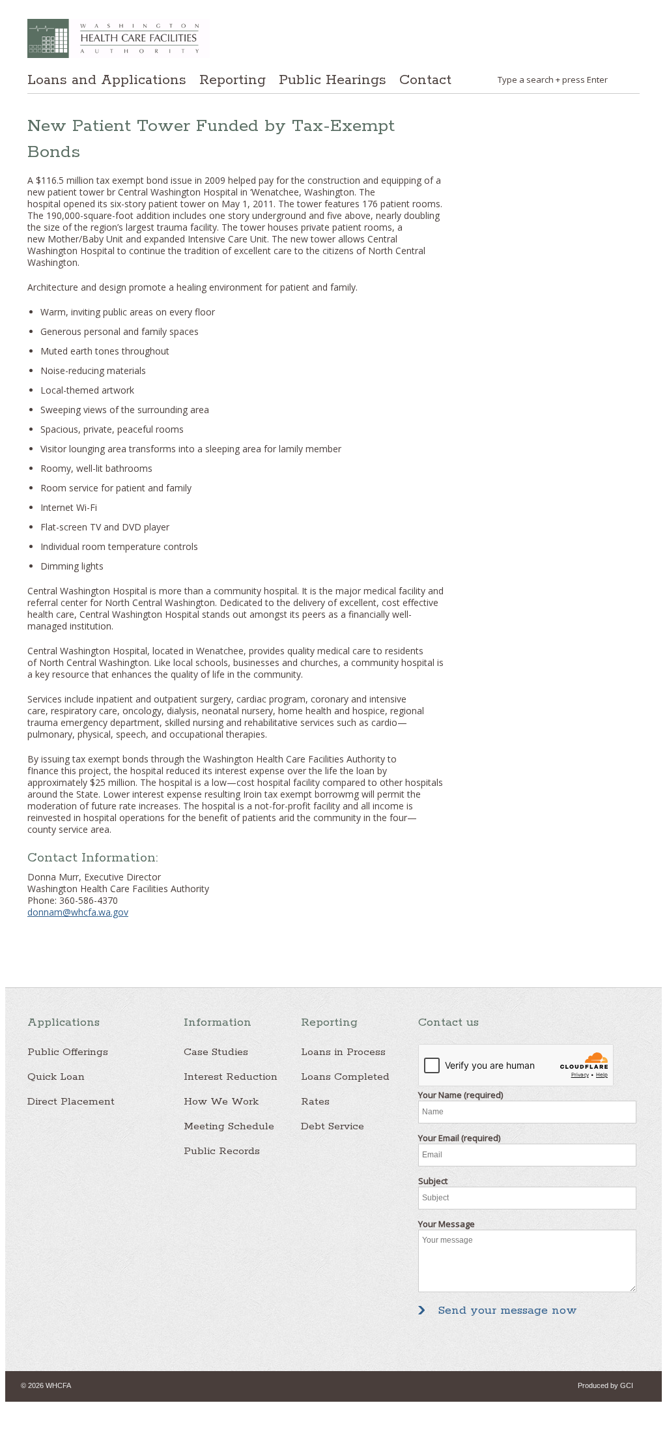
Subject (432, 1181)
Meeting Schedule (229, 1126)
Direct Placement (71, 1101)
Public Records (222, 1151)
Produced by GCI (605, 1385)
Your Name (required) (460, 1095)
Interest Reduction (230, 1077)
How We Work (221, 1101)
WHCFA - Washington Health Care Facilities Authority (118, 38)
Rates (315, 1101)
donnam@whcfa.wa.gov (77, 912)
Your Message (446, 1224)
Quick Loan (56, 1077)
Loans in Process (343, 1052)
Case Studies (216, 1052)
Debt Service (332, 1126)
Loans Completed (345, 1077)
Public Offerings (67, 1052)
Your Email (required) (459, 1138)
